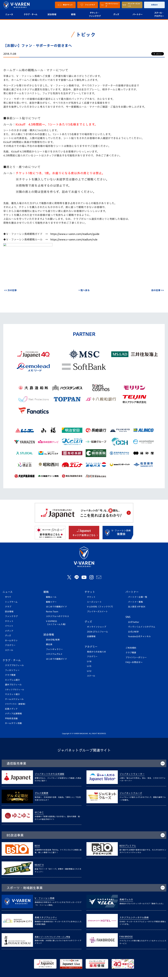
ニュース (7, 592)
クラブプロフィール (14, 665)
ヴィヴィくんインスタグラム (141, 627)
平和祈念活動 (11, 718)
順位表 (49, 644)
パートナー (137, 14)
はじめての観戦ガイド (56, 607)
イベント (9, 626)
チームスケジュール (14, 699)
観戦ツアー (51, 602)
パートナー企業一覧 (137, 597)
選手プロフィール (13, 685)
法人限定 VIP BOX (136, 607)
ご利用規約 (131, 648)
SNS (128, 617)
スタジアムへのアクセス (57, 616)
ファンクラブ (11, 616)
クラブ (8, 607)
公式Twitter (133, 622)
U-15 (89, 666)
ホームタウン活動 (13, 723)
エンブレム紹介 (12, 680)
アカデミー (10, 645)
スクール (9, 650)
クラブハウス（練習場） (16, 704)
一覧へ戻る (84, 290)
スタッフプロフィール (14, 689)
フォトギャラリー (54, 649)
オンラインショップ (96, 627)
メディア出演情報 (13, 714)
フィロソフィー (12, 670)
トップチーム (11, 602)
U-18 (89, 661)
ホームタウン (11, 640)
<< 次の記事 (10, 290)
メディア (9, 631)
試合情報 (52, 14)
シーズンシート (94, 602)
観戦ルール (51, 597)
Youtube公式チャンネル (139, 636)
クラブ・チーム (30, 14)
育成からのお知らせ (96, 652)
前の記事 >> (157, 290)
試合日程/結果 (53, 640)
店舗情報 (91, 636)
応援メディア (11, 709)
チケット (9, 621)
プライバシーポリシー (136, 657)
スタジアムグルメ (54, 654)
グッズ (116, 14)
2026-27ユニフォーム (97, 632)
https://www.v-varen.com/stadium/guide (74, 234)
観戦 (73, 14)
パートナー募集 (135, 602)
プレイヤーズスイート (97, 612)
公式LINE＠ (133, 632)
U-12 (89, 671)
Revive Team (52, 612)
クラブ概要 (10, 675)
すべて (8, 597)
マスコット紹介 (12, 694)
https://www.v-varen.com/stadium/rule (73, 239)
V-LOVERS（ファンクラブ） (100, 607)
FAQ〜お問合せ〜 (134, 662)
